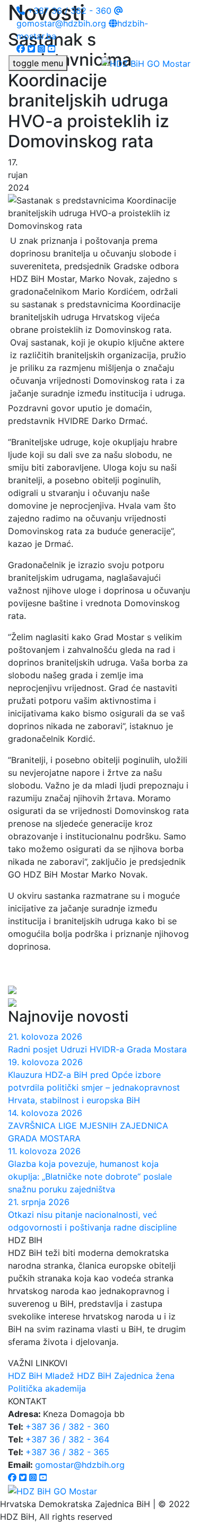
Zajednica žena (144, 1375)
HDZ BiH (25, 1375)
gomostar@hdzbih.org (80, 1464)
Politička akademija (47, 1388)
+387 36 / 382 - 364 (67, 1439)
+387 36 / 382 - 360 (68, 10)
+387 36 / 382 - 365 (67, 1452)
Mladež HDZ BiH (78, 1375)
